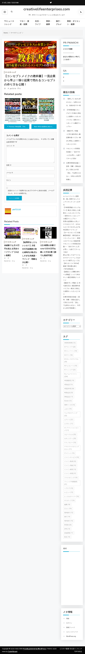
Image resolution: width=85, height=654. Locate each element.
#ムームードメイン (70, 375)
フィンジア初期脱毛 (70, 483)
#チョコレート (70, 366)
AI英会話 (68, 392)
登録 (67, 618)
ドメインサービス (71, 457)
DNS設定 (68, 397)
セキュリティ (70, 438)
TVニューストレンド (9, 22)
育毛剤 (68, 525)
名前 (8, 165)
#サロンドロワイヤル (71, 360)
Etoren (68, 401)
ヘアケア (68, 488)
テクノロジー (70, 442)
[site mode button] (81, 12)
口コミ (68, 508)
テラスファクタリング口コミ (71, 448)
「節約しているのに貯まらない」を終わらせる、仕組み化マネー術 (73, 102)
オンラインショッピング (71, 429)
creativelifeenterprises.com (47, 9)
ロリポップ (69, 500)
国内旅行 (68, 512)
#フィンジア (70, 370)
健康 (67, 504)
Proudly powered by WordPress (34, 649)
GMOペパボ (69, 405)
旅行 (67, 516)
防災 (67, 537)
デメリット (69, 453)
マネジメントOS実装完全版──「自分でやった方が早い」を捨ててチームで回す (73, 153)
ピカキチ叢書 (67, 49)
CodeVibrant (12, 651)
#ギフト (68, 355)
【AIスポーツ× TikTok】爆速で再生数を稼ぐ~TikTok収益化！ (71, 266)
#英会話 (68, 384)
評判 (67, 529)
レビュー (68, 492)
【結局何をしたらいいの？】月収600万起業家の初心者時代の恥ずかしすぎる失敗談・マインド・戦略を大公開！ (29, 252)
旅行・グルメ (59, 22)
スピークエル (70, 434)
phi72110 (13, 88)
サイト (8, 180)
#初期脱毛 (69, 380)
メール (9, 173)
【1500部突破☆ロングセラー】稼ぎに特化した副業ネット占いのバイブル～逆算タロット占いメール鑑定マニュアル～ (73, 118)
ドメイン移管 (70, 469)
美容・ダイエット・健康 (73, 22)
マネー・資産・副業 (24, 22)
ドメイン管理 (70, 473)
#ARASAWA (70, 343)
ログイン (69, 623)
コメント (10, 146)
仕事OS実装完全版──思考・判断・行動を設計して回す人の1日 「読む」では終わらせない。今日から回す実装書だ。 (73, 171)
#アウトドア (70, 347)
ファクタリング (70, 477)
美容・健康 (49, 22)
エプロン (68, 424)
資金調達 (68, 533)
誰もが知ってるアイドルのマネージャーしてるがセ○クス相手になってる (71, 257)
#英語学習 (69, 388)
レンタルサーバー (71, 496)
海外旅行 (68, 521)
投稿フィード (70, 627)
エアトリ (68, 419)
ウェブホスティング (70, 414)
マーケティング (10, 72)
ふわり (68, 409)
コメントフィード (72, 632)
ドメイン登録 (70, 465)
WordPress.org (71, 636)
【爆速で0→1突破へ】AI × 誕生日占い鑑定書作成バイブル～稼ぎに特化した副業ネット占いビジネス (73, 137)
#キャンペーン (70, 351)
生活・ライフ (38, 22)
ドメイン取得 (70, 461)
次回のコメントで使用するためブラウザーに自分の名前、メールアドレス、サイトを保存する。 (31, 192)
